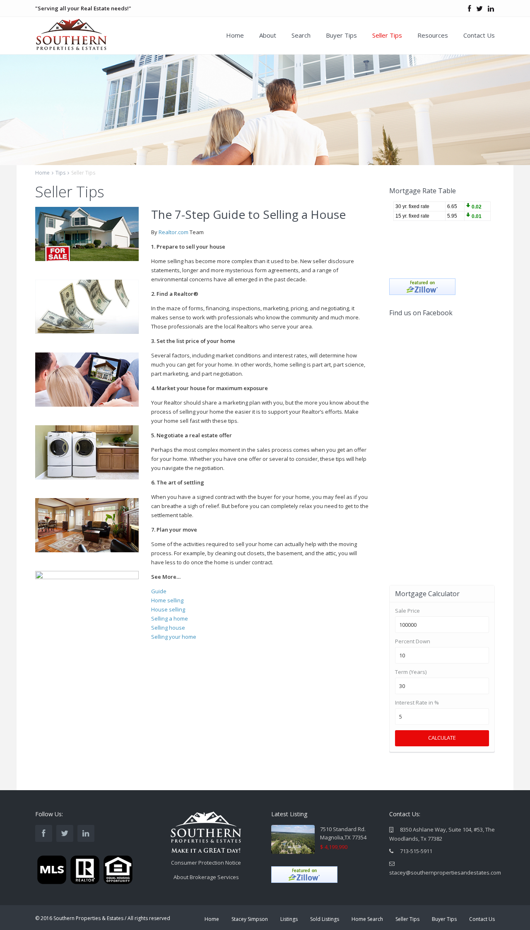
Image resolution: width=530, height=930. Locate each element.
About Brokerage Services (206, 877)
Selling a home (169, 618)
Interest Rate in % (417, 702)
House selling (168, 609)
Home (235, 35)
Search (301, 35)
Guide (159, 591)
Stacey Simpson (249, 919)
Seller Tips (387, 35)
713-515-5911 (416, 851)
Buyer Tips (341, 35)
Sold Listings (324, 919)
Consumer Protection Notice (206, 862)
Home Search (367, 919)
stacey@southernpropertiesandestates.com (445, 872)
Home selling (168, 600)
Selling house (168, 627)
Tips (60, 172)
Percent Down (412, 641)
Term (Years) (410, 672)
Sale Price (407, 611)
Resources (432, 35)
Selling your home (173, 636)
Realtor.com (173, 232)
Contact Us (479, 35)
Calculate (442, 737)
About (267, 35)
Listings (289, 919)
